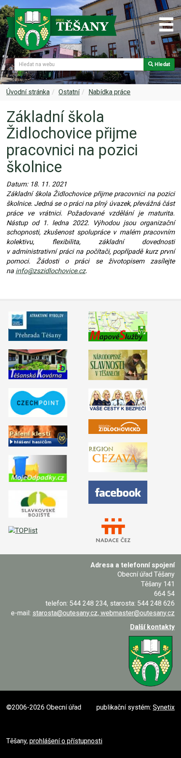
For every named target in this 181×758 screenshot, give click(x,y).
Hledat (161, 64)
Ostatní (69, 92)
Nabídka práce (109, 92)
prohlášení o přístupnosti (65, 741)
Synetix (164, 707)
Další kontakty (152, 627)
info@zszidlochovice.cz (50, 271)
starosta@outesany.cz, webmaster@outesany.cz (103, 613)
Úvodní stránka (28, 92)
